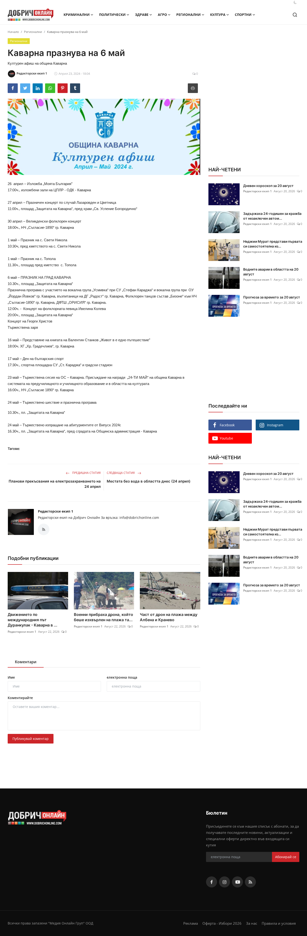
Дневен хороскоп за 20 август (268, 186)
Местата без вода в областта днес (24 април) (148, 481)
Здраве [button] (141, 14)
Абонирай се (285, 857)
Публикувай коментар (30, 738)
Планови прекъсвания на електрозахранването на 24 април (55, 484)
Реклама (190, 923)
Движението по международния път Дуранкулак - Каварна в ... (32, 619)
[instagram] (224, 881)
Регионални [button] (188, 14)
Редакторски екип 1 (55, 511)
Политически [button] (112, 14)
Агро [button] (162, 14)
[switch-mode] (295, 2)
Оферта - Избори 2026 (222, 923)
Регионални (33, 32)
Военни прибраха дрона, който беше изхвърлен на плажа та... (103, 617)
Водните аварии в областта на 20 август (270, 271)
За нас (251, 923)
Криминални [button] (77, 14)
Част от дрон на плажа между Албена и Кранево (168, 617)
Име (11, 677)
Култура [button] (217, 14)
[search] (294, 14)
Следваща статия (121, 473)
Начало (13, 32)
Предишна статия (86, 473)
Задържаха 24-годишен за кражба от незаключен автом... (272, 215)
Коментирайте (20, 697)
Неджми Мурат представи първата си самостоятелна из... (272, 243)
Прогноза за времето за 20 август (271, 297)
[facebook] (211, 881)
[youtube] (237, 881)
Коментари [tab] (25, 661)
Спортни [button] (243, 14)
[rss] (250, 881)
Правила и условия (279, 923)
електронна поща (122, 677)
